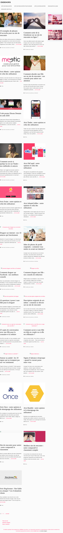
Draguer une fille (6, 9)
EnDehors (6, 2)
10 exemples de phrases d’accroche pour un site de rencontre (9, 33)
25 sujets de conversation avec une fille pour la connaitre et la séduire (9, 332)
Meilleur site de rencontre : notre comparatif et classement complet (33, 448)
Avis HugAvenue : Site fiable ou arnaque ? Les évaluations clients (11, 491)
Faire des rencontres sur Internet (7, 47)
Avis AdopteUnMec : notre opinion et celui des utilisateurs (34, 205)
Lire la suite (18, 44)
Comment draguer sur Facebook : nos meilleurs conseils (9, 274)
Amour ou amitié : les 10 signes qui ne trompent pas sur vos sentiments (10, 360)
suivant (6, 513)
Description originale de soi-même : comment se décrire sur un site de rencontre (34, 302)
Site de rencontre (6, 6)
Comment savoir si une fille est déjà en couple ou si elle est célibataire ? (34, 332)
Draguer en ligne (53, 6)
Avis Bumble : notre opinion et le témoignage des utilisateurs (34, 410)
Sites (2, 86)
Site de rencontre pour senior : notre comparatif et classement (10, 447)
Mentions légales (6, 522)
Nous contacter (5, 524)
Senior (2, 461)
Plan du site (5, 520)
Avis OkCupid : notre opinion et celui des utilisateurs (31, 165)
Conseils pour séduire (29, 49)
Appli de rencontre (40, 6)
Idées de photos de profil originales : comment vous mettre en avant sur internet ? (34, 247)
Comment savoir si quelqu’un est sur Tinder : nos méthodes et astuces (9, 163)
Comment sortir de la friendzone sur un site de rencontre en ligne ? (33, 35)
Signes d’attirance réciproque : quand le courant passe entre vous (34, 360)
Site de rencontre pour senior (23, 6)
